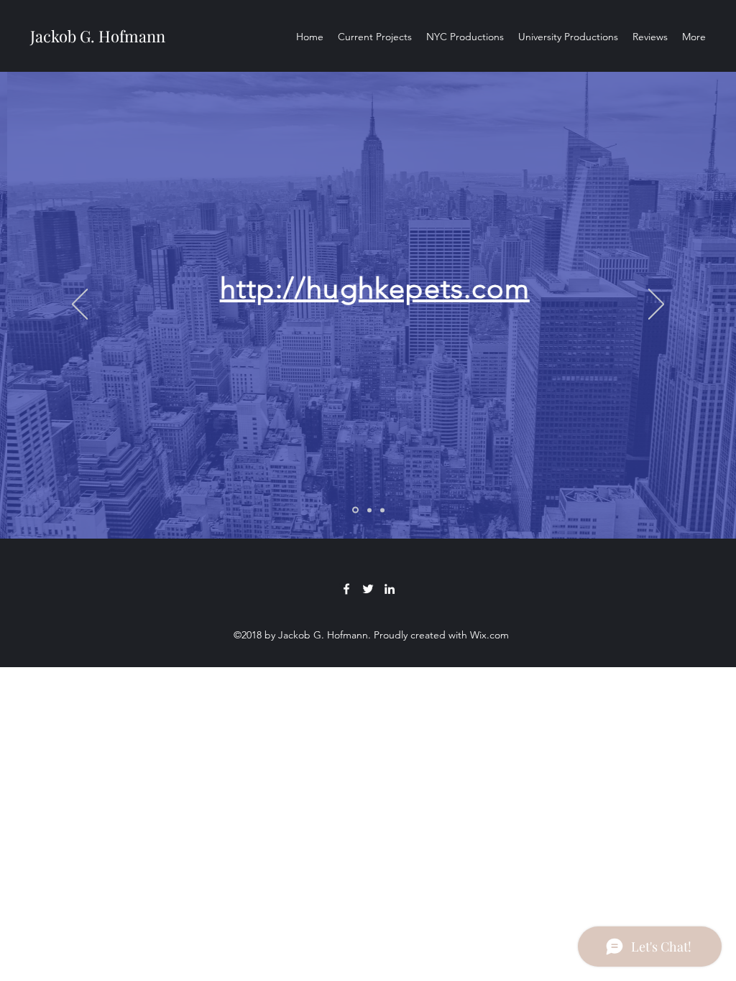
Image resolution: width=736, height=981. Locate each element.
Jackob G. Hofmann (97, 36)
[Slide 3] (382, 510)
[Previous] (80, 305)
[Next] (656, 305)
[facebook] (346, 589)
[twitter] (368, 589)
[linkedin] (389, 589)
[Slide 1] (355, 510)
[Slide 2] (369, 510)
